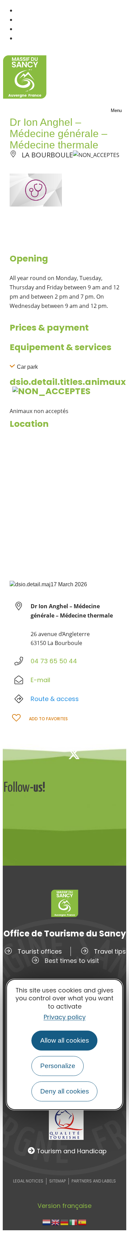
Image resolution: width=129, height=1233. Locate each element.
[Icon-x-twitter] (74, 754)
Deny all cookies (64, 1091)
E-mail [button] (40, 680)
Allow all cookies (64, 1040)
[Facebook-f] (51, 754)
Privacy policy (65, 1017)
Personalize (57, 1065)
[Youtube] (119, 754)
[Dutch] (46, 1222)
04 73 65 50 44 (54, 661)
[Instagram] (96, 754)
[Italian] (73, 1222)
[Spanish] (82, 1222)
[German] (64, 1222)
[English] (55, 1222)
